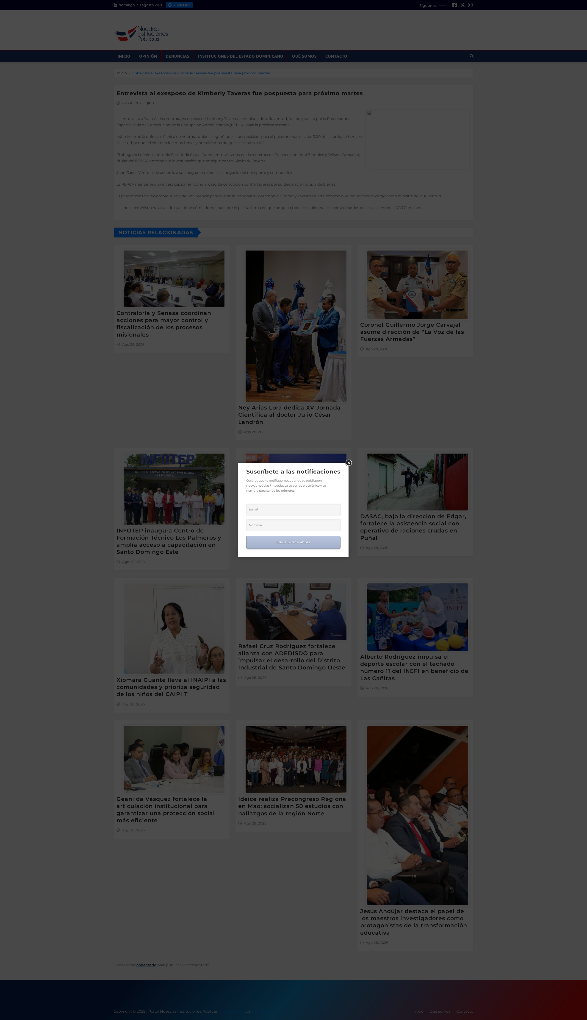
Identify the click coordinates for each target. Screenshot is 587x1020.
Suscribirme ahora (293, 542)
